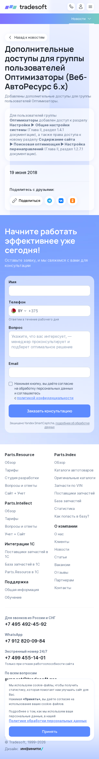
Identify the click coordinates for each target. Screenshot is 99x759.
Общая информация (22, 589)
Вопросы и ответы (21, 485)
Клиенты (61, 541)
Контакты (62, 587)
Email (13, 363)
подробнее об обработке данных (67, 425)
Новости (61, 549)
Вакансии (62, 564)
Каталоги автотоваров (73, 470)
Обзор (10, 462)
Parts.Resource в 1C (22, 572)
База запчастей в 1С (22, 564)
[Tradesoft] (26, 6)
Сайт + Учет (15, 493)
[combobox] (18, 311)
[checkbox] (10, 384)
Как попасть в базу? (71, 516)
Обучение (13, 597)
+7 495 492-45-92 (26, 624)
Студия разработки (22, 478)
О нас (59, 534)
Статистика (64, 508)
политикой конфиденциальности (45, 398)
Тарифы (11, 470)
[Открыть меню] (90, 7)
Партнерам (64, 580)
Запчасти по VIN (68, 485)
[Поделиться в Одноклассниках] (72, 200)
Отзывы (61, 572)
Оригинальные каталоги (74, 478)
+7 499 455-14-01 (25, 658)
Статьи (60, 557)
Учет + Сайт (15, 534)
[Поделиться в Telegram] (49, 200)
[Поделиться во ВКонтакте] (61, 200)
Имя (12, 282)
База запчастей (67, 501)
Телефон (17, 302)
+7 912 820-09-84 (25, 641)
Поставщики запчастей (74, 493)
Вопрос (16, 327)
